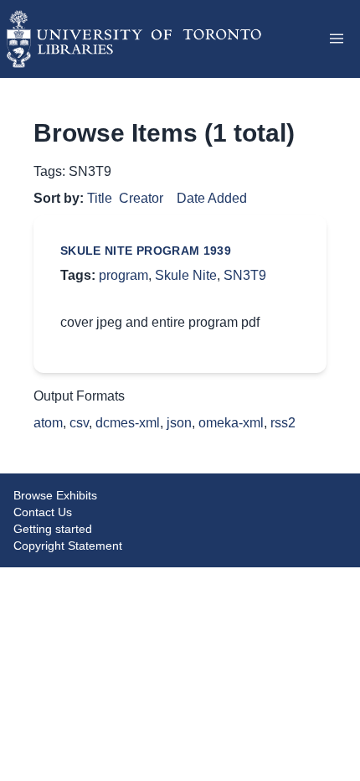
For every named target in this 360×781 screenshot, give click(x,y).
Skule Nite (186, 275)
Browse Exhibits (55, 495)
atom (48, 423)
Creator (141, 198)
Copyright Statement (67, 545)
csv (79, 423)
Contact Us (42, 512)
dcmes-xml (127, 423)
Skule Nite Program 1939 (145, 250)
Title (99, 198)
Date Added (212, 198)
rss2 (283, 423)
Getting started (52, 528)
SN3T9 (245, 275)
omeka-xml (231, 423)
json (179, 423)
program (123, 275)
